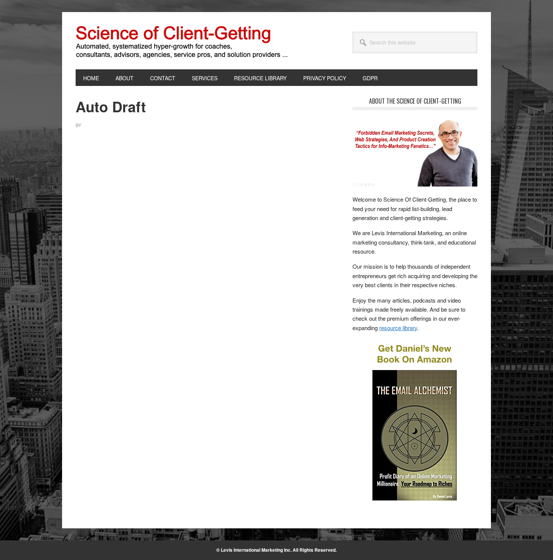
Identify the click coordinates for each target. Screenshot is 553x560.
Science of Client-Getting (126, 41)
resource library (398, 328)
